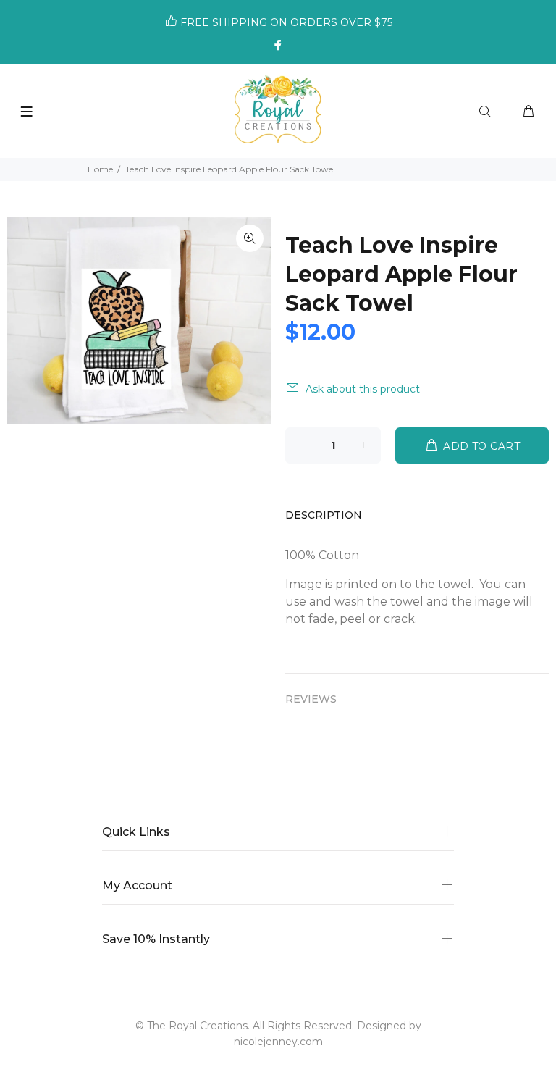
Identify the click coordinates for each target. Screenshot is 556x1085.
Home (100, 169)
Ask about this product (363, 388)
